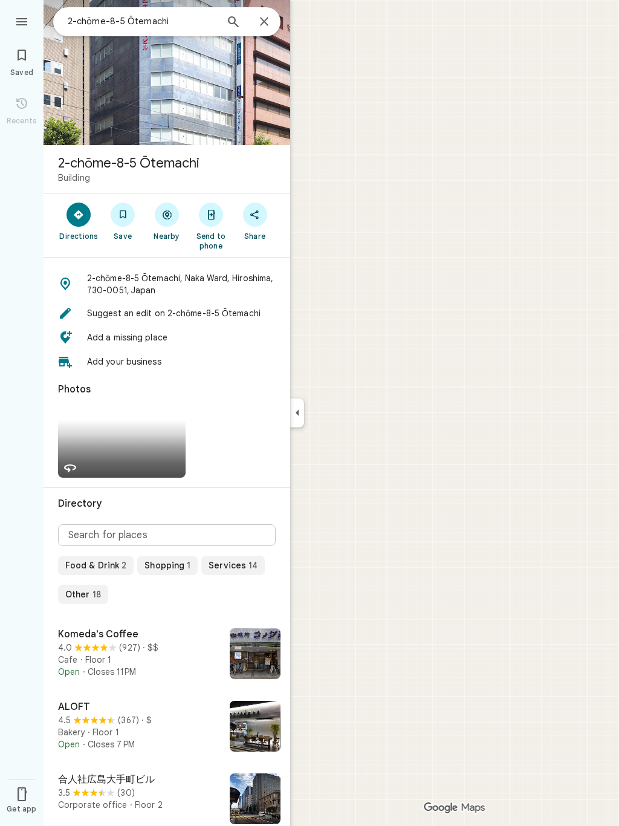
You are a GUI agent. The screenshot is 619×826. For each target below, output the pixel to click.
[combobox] (142, 21)
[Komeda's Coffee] (167, 655)
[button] (167, 284)
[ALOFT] (167, 727)
